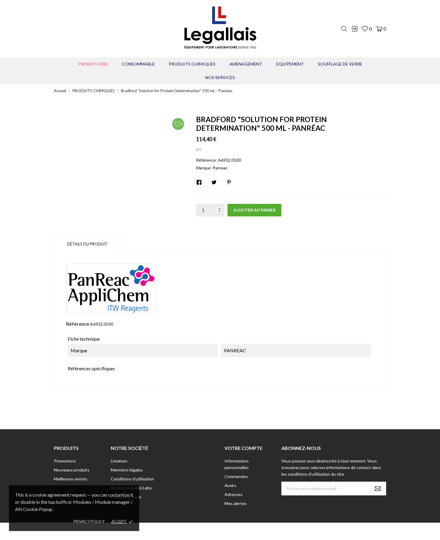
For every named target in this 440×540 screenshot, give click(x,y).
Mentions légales (127, 469)
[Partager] (199, 182)
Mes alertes (235, 503)
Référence (77, 324)
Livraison (119, 460)
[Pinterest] (229, 182)
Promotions (93, 63)
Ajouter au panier (254, 210)
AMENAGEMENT (246, 63)
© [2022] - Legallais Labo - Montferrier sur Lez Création (208, 531)
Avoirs (230, 485)
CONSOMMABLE (138, 63)
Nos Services (220, 77)
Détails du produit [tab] (87, 244)
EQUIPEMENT (290, 63)
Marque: (204, 167)
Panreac (220, 167)
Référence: (206, 160)
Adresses (233, 494)
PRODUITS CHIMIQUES (192, 63)
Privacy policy (89, 521)
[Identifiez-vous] (354, 28)
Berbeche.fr (271, 531)
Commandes (236, 476)
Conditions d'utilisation (132, 478)
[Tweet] (214, 182)
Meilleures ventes (70, 478)
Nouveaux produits (71, 469)
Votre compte (243, 448)
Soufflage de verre (340, 63)
